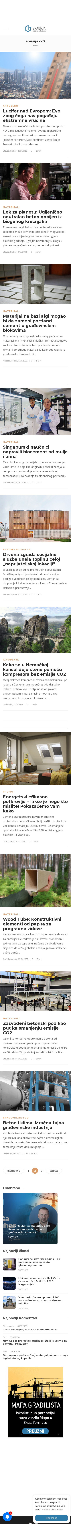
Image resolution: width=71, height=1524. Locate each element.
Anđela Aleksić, (10, 360)
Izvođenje (11, 659)
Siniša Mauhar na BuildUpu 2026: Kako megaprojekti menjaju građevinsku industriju (29, 1229)
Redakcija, (8, 704)
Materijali (11, 207)
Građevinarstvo (16, 1118)
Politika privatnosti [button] (52, 1509)
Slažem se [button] (51, 1518)
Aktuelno (10, 106)
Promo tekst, (9, 841)
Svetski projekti (16, 549)
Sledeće (54, 1170)
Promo (8, 792)
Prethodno (13, 1170)
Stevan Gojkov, (10, 151)
